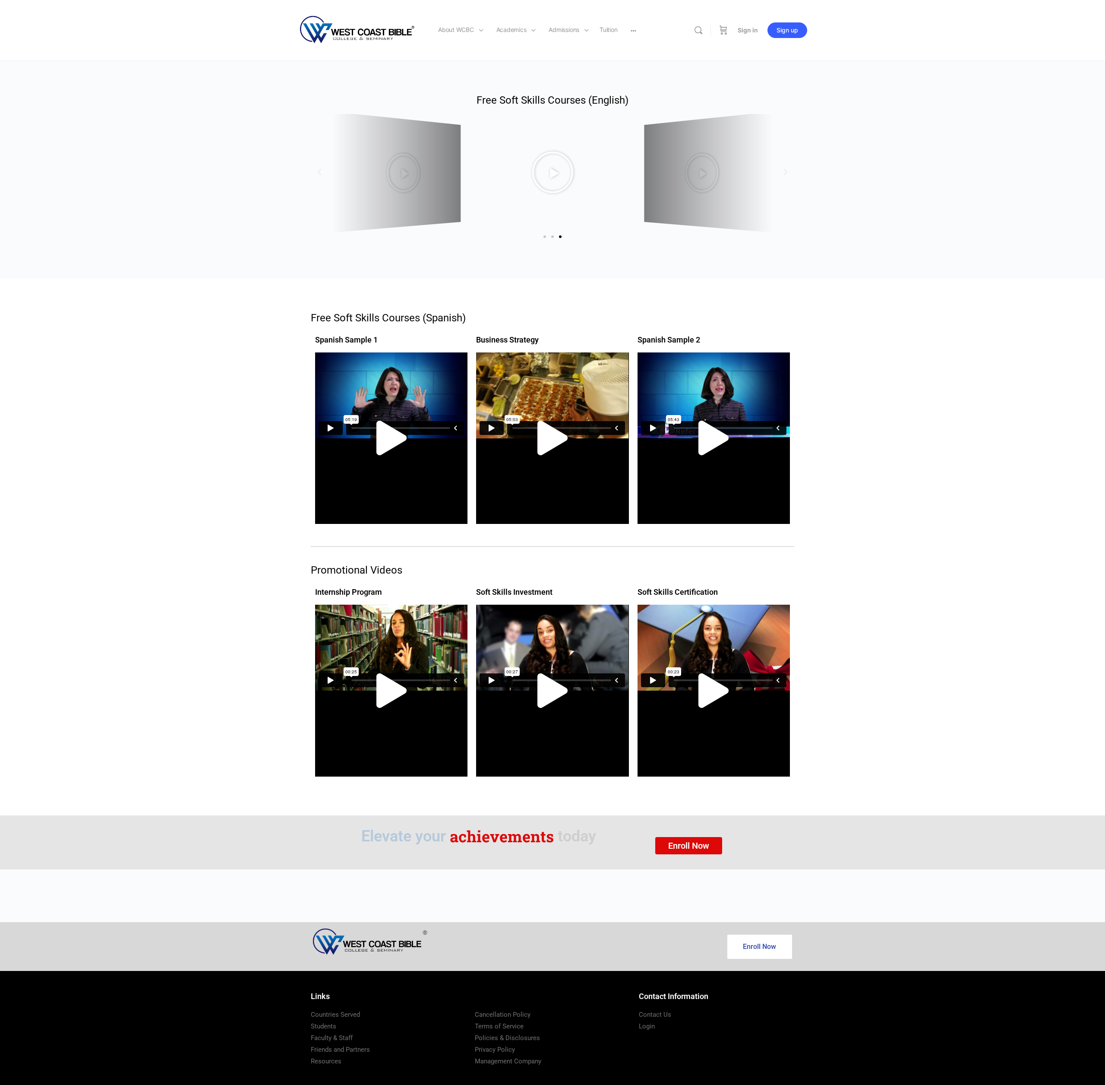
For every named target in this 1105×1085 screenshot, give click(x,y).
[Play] (396, 172)
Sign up (787, 30)
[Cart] (723, 30)
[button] (319, 172)
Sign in (748, 30)
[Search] (698, 30)
